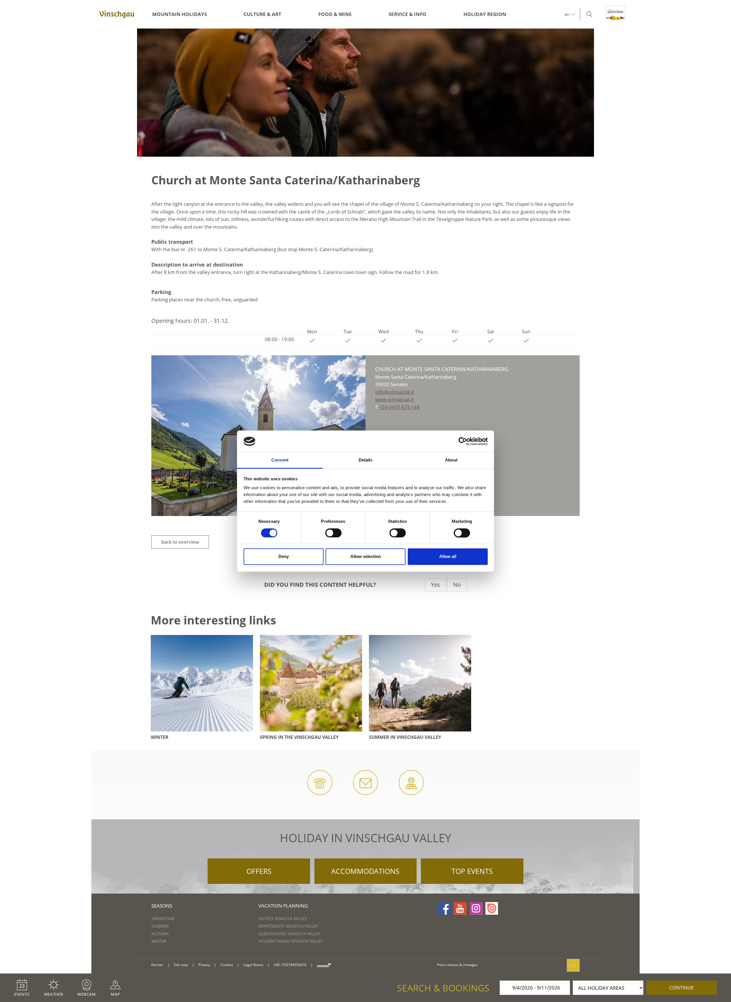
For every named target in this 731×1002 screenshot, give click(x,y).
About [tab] (451, 460)
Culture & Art (262, 14)
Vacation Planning (283, 905)
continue (681, 987)
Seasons (161, 905)
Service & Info (407, 14)
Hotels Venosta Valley (282, 918)
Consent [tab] (279, 460)
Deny (283, 556)
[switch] (333, 532)
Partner (157, 964)
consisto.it (324, 965)
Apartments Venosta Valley (288, 926)
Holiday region (484, 14)
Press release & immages (457, 964)
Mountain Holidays (179, 14)
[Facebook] (444, 908)
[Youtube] (460, 908)
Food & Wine (335, 14)
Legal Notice (253, 964)
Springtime (163, 918)
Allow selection (365, 556)
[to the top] (573, 965)
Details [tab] (366, 460)
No (457, 584)
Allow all (447, 556)
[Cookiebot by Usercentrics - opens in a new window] (463, 441)
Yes (435, 584)
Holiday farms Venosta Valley (290, 941)
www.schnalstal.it (394, 399)
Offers (259, 871)
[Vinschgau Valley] (116, 14)
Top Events (472, 871)
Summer (160, 926)
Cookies (226, 964)
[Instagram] (476, 908)
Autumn (160, 933)
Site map (181, 964)
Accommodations (365, 871)
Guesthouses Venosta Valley (289, 933)
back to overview (180, 542)
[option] (365, 93)
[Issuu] (491, 908)
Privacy (204, 964)
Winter (158, 941)
